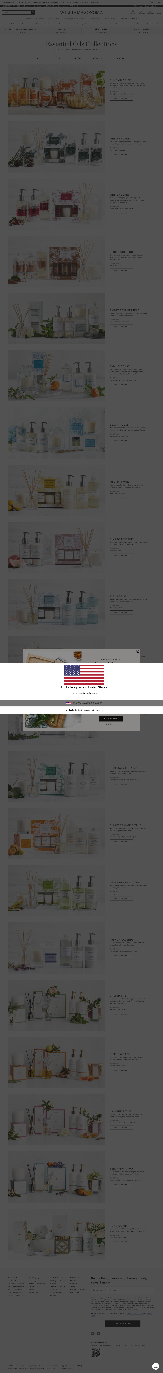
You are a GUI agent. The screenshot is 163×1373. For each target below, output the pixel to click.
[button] (155, 1366)
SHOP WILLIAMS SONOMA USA (87, 703)
